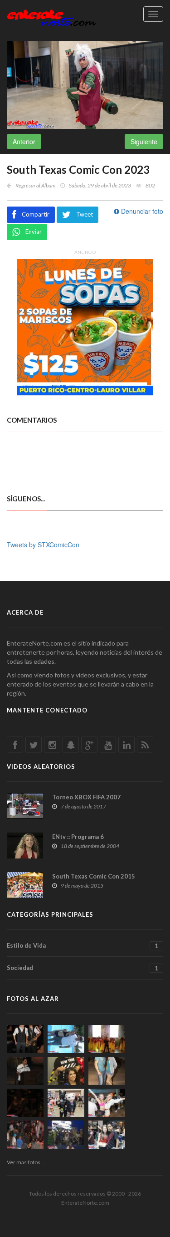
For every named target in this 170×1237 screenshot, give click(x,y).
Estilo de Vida (82, 945)
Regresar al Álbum (35, 185)
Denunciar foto (141, 211)
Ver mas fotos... (25, 1162)
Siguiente (144, 141)
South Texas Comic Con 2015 (93, 876)
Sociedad (82, 968)
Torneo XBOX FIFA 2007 (86, 797)
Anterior (24, 141)
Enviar (33, 231)
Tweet (84, 214)
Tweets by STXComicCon (43, 544)
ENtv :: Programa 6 (78, 836)
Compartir (35, 214)
